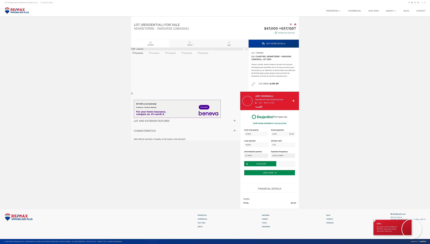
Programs (266, 226)
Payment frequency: (279, 152)
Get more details (275, 44)
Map (229, 45)
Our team (373, 11)
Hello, (379, 224)
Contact (421, 11)
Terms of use (101, 241)
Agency (390, 11)
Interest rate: (276, 141)
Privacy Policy (91, 241)
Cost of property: (251, 130)
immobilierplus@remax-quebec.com (22, 2)
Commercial (354, 11)
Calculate (261, 164)
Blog (406, 11)
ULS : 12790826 (257, 53)
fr (425, 2)
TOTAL (246, 203)
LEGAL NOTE (268, 173)
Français (330, 223)
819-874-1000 (48, 2)
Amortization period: (253, 152)
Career (265, 219)
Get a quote (204, 107)
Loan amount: (250, 141)
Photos (150, 45)
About (200, 226)
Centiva (422, 241)
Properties (332, 11)
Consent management (114, 241)
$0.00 (293, 203)
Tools (264, 223)
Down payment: (277, 130)
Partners (265, 215)
